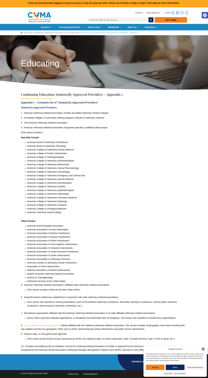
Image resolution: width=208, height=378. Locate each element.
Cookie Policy (168, 373)
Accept (155, 367)
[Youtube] (186, 12)
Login (167, 13)
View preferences (195, 367)
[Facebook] (172, 12)
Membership (113, 27)
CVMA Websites (153, 13)
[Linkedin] (182, 12)
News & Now (93, 27)
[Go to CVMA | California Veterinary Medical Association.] (21, 33)
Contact (139, 13)
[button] (205, 15)
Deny (175, 367)
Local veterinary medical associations (42, 325)
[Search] (151, 19)
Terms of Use (73, 374)
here (155, 3)
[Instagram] (177, 12)
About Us (132, 27)
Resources (150, 27)
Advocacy (45, 27)
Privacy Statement (180, 373)
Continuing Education (69, 27)
